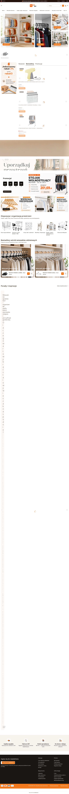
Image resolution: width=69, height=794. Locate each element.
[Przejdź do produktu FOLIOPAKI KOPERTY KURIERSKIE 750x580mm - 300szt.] (32, 97)
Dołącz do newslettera (8, 762)
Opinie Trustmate (57, 776)
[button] (9, 5)
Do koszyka (22, 88)
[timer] (34, 184)
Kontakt (63, 1)
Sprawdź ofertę (6, 44)
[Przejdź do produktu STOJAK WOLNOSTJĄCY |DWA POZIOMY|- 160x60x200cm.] (32, 120)
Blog (67, 1)
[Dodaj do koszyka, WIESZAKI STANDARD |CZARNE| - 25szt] (28, 273)
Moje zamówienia (41, 775)
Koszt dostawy (41, 764)
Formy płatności (41, 762)
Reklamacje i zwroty (42, 765)
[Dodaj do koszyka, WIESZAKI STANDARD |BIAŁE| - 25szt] (62, 273)
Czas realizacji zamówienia (43, 760)
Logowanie (40, 773)
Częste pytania (57, 762)
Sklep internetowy (33, 792)
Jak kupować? (57, 760)
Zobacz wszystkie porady (62, 285)
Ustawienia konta (41, 778)
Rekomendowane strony (59, 780)
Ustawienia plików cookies (59, 775)
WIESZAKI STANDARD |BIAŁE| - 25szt (51, 272)
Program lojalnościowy (58, 778)
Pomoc (58, 1)
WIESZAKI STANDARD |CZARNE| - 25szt (17, 272)
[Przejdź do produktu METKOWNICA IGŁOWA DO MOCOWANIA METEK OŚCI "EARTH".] (32, 74)
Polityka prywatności (58, 764)
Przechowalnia (41, 776)
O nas (55, 773)
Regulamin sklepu (57, 765)
